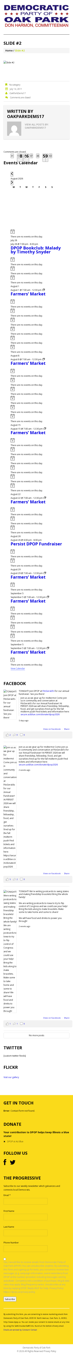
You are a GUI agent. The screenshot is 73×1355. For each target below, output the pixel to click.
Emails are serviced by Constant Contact (20, 1330)
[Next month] (12, 182)
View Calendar (18, 668)
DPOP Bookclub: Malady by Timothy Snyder (36, 250)
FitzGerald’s (48, 690)
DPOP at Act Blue (15, 1141)
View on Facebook (52, 729)
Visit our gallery (11, 1077)
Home (9, 50)
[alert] (37, 233)
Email (7, 1195)
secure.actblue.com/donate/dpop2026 (40, 714)
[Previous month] (12, 174)
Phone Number (11, 1242)
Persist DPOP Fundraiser (36, 544)
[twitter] (13, 1162)
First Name (9, 1211)
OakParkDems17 (17, 93)
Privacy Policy (50, 1351)
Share (66, 729)
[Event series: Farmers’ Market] (43, 290)
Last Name (9, 1226)
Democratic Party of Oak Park (36, 1347)
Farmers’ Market (28, 294)
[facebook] (5, 1162)
